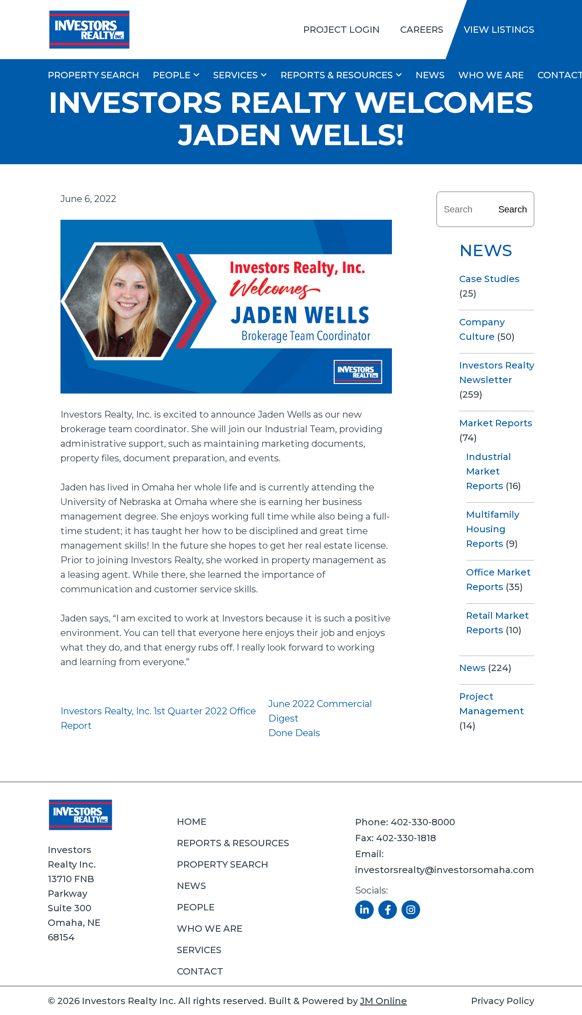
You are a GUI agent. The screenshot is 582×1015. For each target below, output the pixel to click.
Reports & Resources (337, 75)
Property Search (93, 75)
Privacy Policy (502, 1000)
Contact (200, 971)
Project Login (341, 29)
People (172, 75)
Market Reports (495, 423)
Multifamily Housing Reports (492, 529)
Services (235, 75)
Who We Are (491, 75)
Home (191, 821)
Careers (421, 29)
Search (512, 209)
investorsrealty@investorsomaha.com (444, 869)
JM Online (383, 1000)
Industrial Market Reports (488, 471)
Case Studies (489, 278)
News (430, 75)
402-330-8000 (423, 822)
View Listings (499, 29)
